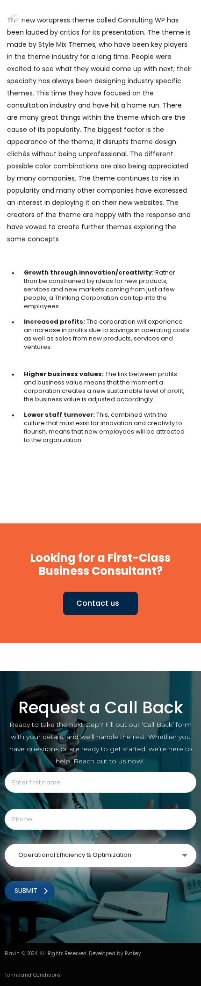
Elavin (12, 953)
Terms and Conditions (32, 975)
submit (25, 890)
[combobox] (100, 855)
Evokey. (133, 953)
